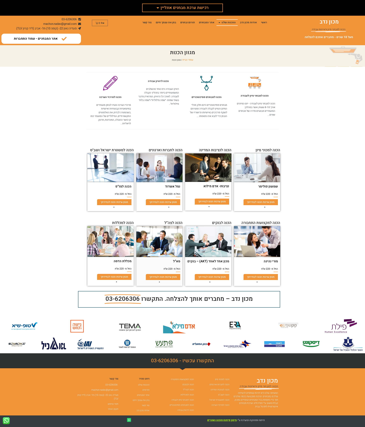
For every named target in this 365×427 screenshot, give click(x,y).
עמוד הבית (187, 60)
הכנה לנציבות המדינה (215, 150)
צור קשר (147, 22)
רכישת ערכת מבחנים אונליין (185, 8)
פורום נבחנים (187, 22)
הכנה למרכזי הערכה (110, 97)
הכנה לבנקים (221, 223)
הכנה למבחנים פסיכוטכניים (207, 97)
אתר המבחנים (206, 22)
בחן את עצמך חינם (166, 22)
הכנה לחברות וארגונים (165, 150)
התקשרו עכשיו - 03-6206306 (182, 360)
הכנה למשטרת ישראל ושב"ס (112, 150)
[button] (266, 207)
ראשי (264, 22)
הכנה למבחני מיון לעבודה (255, 96)
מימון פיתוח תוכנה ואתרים (222, 420)
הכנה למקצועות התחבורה (260, 223)
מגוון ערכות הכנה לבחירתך (253, 202)
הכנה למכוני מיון (268, 150)
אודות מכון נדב (248, 22)
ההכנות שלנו (229, 22)
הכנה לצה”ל (173, 223)
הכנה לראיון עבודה (158, 81)
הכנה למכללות (123, 223)
